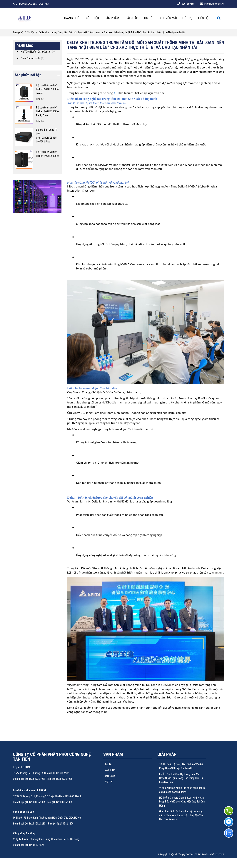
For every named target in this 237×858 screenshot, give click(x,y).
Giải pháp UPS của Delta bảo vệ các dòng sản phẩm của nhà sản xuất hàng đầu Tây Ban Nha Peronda (181, 815)
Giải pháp (131, 18)
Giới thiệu (92, 18)
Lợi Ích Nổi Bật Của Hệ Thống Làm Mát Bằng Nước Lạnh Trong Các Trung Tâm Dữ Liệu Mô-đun (181, 778)
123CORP (219, 854)
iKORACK (110, 776)
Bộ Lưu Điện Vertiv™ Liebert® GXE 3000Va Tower (47, 89)
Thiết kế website (203, 854)
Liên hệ (203, 18)
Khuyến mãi (168, 18)
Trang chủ (71, 18)
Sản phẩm (111, 18)
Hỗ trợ (187, 18)
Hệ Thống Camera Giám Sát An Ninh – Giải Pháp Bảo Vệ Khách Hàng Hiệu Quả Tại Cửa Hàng (182, 801)
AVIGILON (110, 770)
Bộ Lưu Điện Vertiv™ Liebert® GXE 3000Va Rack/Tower (47, 111)
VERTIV (109, 781)
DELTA (108, 764)
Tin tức (149, 18)
